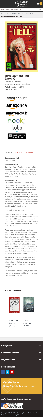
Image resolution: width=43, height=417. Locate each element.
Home (3, 13)
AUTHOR (18, 152)
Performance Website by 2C (10, 415)
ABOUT (9, 152)
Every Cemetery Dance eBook (20, 13)
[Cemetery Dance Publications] (21, 3)
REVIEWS (29, 152)
